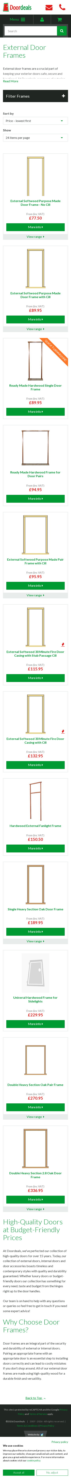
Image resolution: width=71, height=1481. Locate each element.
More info (34, 227)
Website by (33, 1434)
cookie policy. (34, 1460)
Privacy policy (59, 1441)
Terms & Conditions (27, 1425)
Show (7, 130)
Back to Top (34, 1398)
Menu (21, 20)
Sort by (8, 113)
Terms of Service (38, 1413)
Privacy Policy (47, 1425)
